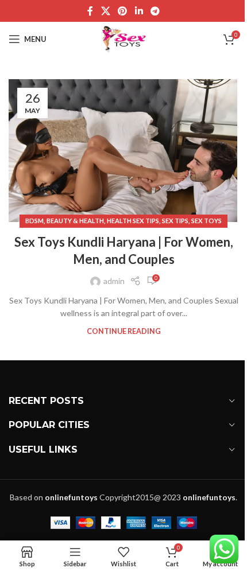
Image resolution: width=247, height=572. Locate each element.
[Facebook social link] (90, 11)
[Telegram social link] (154, 11)
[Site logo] (123, 38)
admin (114, 281)
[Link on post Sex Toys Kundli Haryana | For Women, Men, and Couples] (123, 150)
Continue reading (124, 331)
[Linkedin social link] (138, 11)
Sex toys (206, 220)
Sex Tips (175, 220)
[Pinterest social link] (122, 11)
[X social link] (105, 11)
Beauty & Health (75, 220)
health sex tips (133, 220)
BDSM (34, 220)
